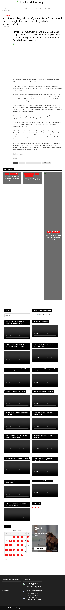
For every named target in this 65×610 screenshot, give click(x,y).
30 (18, 554)
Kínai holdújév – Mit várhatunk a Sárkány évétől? (34, 598)
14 (10, 545)
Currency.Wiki (36, 507)
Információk (6, 15)
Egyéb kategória (29, 174)
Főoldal (6, 587)
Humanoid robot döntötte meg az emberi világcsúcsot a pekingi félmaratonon (11, 178)
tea (27, 163)
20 (6, 550)
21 (10, 550)
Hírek (7, 174)
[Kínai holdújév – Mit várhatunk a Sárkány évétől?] (24, 598)
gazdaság (22, 163)
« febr (6, 560)
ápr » (9, 560)
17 (22, 545)
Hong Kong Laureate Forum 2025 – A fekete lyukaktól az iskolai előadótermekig (53, 235)
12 (28, 541)
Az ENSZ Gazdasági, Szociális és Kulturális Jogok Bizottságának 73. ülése (34, 592)
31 (22, 554)
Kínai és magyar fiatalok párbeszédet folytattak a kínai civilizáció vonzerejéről (34, 585)
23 (18, 550)
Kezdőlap (5, 8)
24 (22, 550)
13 (6, 545)
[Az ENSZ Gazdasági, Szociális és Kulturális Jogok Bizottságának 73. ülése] (24, 591)
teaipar (32, 163)
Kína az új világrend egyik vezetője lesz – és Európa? (32, 179)
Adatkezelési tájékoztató (10, 584)
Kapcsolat (6, 593)
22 (14, 550)
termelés (38, 163)
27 (6, 554)
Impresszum (7, 590)
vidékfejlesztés (46, 163)
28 (10, 554)
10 (22, 541)
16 (18, 545)
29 (14, 554)
